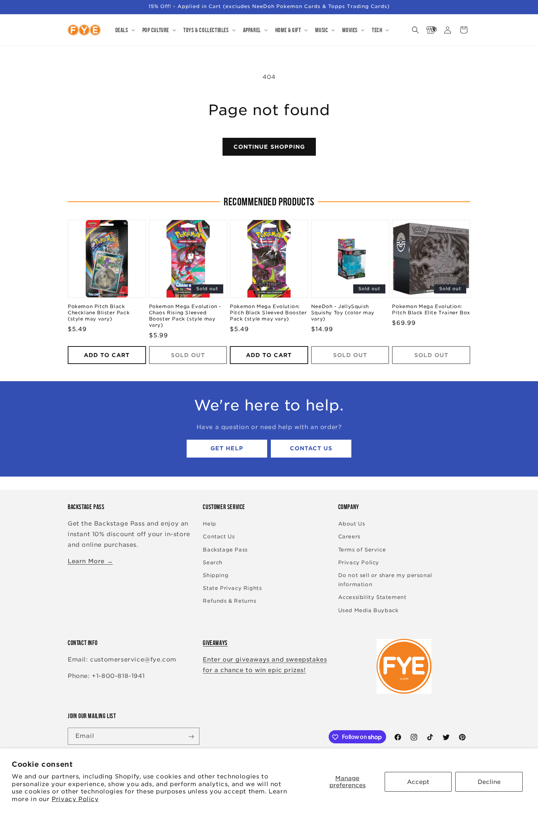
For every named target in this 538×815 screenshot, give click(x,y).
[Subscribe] (191, 736)
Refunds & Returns (229, 601)
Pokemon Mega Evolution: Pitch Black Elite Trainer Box (431, 310)
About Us (351, 524)
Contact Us (311, 449)
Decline (489, 781)
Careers (349, 537)
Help (209, 524)
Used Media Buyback (368, 610)
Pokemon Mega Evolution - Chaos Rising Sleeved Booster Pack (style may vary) (185, 316)
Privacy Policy (75, 799)
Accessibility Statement (372, 597)
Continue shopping (269, 147)
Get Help (226, 449)
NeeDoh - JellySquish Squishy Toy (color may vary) (342, 313)
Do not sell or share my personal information (385, 579)
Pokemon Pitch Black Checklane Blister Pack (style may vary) (99, 313)
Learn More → (90, 561)
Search (213, 562)
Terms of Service (362, 550)
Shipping (215, 575)
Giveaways (215, 643)
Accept (418, 781)
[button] (124, 30)
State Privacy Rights (232, 588)
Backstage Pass (225, 550)
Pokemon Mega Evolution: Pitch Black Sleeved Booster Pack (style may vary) (268, 313)
